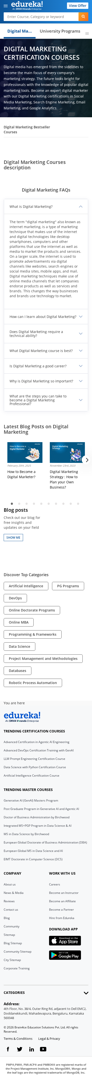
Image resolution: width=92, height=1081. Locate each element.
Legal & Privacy (49, 1038)
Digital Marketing (21, 31)
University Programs (60, 31)
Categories (14, 992)
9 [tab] (70, 503)
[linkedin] (31, 1050)
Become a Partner (61, 909)
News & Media (14, 893)
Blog (7, 918)
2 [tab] (19, 503)
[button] (6, 6)
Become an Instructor (64, 893)
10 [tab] (78, 503)
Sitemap (9, 935)
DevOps (15, 598)
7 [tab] (56, 503)
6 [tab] (48, 503)
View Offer (77, 5)
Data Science (19, 646)
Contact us (11, 909)
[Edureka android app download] (65, 955)
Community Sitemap (17, 951)
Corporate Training (17, 968)
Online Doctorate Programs (32, 610)
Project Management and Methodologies (43, 658)
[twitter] (19, 1050)
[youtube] (43, 1050)
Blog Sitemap (13, 943)
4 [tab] (34, 503)
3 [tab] (26, 503)
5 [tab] (41, 503)
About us (10, 884)
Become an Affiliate (62, 901)
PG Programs (68, 586)
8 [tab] (63, 503)
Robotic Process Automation (33, 682)
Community (11, 926)
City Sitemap (12, 960)
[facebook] (8, 1050)
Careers (54, 884)
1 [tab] (12, 503)
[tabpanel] (25, 463)
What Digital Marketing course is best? (41, 350)
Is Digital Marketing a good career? (38, 366)
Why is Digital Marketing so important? (41, 381)
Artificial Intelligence (26, 586)
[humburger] (87, 34)
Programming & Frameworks (32, 634)
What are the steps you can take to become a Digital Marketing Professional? (38, 400)
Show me (13, 537)
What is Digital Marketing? (31, 206)
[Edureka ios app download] (65, 940)
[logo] (30, 6)
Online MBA (18, 622)
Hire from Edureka (61, 918)
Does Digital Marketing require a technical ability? (36, 333)
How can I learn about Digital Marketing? (43, 316)
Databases (17, 670)
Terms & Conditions (18, 1038)
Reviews (9, 901)
